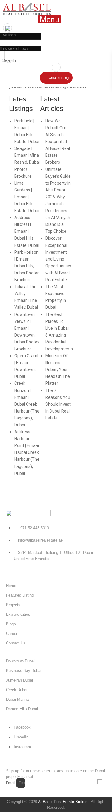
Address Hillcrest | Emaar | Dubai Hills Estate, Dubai (26, 231)
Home (11, 585)
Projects (13, 605)
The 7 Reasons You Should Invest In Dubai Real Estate (58, 404)
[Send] (99, 781)
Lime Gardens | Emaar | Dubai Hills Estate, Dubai (26, 197)
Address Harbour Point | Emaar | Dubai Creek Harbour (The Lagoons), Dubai (26, 452)
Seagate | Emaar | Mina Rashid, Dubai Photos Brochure (27, 162)
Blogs (11, 624)
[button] (49, 19)
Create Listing (59, 78)
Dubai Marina (17, 699)
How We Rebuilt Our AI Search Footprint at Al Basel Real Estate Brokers (57, 141)
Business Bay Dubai (23, 670)
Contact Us (15, 643)
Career (11, 633)
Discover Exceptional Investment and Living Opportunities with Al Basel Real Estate (58, 259)
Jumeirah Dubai (19, 680)
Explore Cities (18, 614)
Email (10, 783)
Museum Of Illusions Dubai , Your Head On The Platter (57, 369)
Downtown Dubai (20, 661)
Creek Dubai (16, 690)
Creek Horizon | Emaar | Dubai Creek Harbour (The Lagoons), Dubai (26, 404)
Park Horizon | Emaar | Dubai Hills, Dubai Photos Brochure (26, 266)
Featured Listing (20, 595)
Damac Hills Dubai (22, 709)
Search (9, 35)
